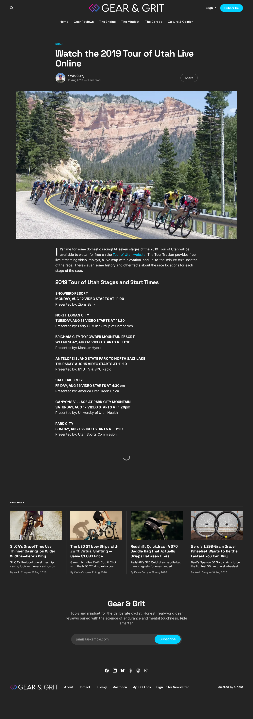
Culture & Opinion (180, 22)
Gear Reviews (84, 22)
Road (59, 43)
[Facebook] (107, 671)
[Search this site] (12, 8)
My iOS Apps (141, 687)
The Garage (153, 22)
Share (189, 78)
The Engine (107, 22)
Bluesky (101, 687)
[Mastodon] (138, 671)
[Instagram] (146, 671)
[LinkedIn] (115, 671)
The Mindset (130, 22)
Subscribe (231, 8)
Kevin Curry (76, 76)
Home (64, 22)
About (68, 687)
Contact (84, 687)
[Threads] (130, 671)
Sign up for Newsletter (172, 687)
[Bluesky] (123, 671)
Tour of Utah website (129, 255)
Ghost (238, 687)
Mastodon (119, 687)
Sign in (211, 8)
